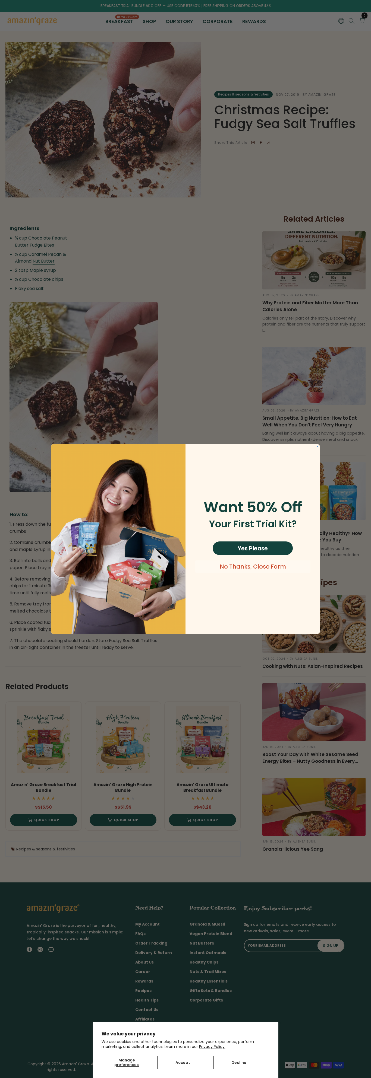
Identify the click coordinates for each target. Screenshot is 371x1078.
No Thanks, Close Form (253, 566)
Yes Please (253, 548)
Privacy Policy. (212, 1046)
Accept (182, 1062)
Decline (238, 1062)
